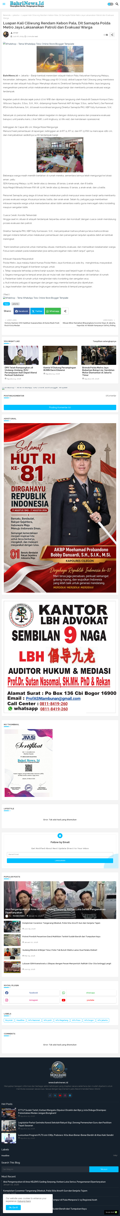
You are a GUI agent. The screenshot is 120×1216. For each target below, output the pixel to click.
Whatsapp (54, 311)
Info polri (48, 1020)
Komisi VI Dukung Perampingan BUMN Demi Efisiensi (59, 368)
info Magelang (62, 1020)
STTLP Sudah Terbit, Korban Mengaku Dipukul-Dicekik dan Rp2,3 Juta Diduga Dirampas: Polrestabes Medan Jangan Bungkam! (62, 1111)
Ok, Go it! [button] (13, 1207)
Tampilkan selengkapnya (104, 341)
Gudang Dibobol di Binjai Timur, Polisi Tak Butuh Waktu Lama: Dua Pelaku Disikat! (59, 950)
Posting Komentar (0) (60, 407)
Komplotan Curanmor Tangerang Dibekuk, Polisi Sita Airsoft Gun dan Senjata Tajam (61, 923)
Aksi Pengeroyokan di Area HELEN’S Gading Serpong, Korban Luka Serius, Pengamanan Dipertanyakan (54, 1182)
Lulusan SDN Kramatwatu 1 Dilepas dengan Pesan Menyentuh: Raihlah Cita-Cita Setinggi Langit (66, 963)
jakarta (16, 15)
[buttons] (50, 1095)
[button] (110, 4)
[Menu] (4, 4)
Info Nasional (34, 1020)
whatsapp (90, 993)
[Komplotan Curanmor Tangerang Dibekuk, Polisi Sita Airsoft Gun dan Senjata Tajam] (12, 926)
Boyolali (9, 1020)
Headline (20, 1020)
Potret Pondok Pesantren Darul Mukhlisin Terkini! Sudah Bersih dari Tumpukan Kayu (61, 936)
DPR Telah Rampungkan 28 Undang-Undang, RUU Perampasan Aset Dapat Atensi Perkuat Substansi (21, 371)
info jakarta (103, 1020)
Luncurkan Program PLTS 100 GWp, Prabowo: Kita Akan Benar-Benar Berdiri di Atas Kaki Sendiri (66, 1135)
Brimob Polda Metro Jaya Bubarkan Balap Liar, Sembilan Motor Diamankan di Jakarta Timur (98, 371)
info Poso (76, 1020)
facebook (33, 993)
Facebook (23, 311)
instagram (33, 1000)
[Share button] (65, 311)
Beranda (7, 15)
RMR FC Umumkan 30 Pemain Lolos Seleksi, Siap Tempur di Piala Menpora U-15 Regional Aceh (50, 1200)
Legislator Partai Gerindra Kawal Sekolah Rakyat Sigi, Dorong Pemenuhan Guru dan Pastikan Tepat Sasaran (64, 1124)
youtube (90, 1000)
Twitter (38, 311)
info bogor (89, 1020)
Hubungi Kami (24, 1201)
